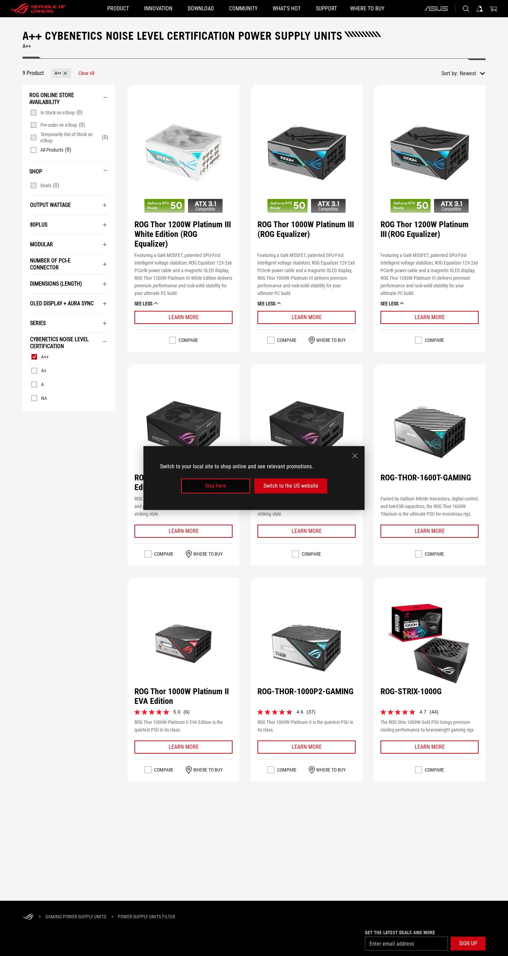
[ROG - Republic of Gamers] (38, 8)
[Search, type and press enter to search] (466, 8)
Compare (188, 340)
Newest (468, 73)
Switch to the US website (290, 485)
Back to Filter (28, 422)
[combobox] (472, 73)
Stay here (215, 485)
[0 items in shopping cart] (493, 8)
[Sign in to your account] (480, 8)
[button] (61, 73)
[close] (355, 456)
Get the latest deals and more (400, 932)
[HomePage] (28, 917)
